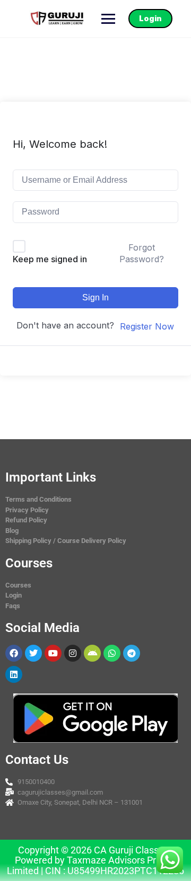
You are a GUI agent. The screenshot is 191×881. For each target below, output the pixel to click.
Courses (18, 585)
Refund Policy (26, 520)
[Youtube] (53, 653)
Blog (12, 531)
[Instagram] (72, 653)
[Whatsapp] (111, 653)
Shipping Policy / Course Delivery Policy (65, 541)
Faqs (12, 606)
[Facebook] (13, 653)
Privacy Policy (27, 510)
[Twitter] (33, 653)
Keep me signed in (50, 259)
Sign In (95, 297)
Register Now (147, 326)
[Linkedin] (13, 674)
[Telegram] (131, 653)
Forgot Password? (141, 253)
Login (150, 18)
